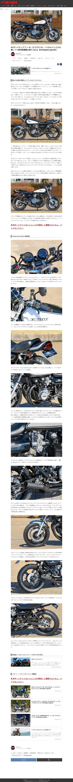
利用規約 (25, 780)
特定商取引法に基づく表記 (44, 780)
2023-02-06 (18, 53)
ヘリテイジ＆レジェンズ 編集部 (23, 54)
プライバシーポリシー (32, 780)
